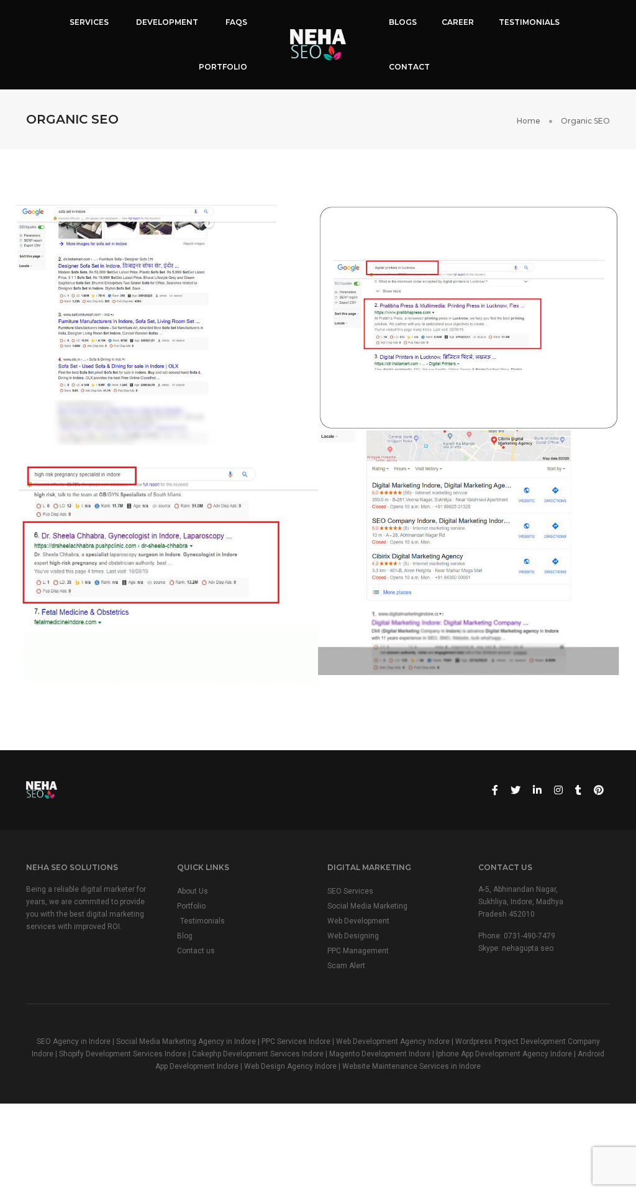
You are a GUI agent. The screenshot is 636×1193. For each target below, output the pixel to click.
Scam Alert (346, 965)
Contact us (196, 950)
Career (458, 22)
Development (167, 22)
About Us (192, 891)
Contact (409, 66)
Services (89, 22)
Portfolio (223, 66)
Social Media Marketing (367, 906)
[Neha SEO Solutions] (318, 44)
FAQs (236, 22)
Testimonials (529, 22)
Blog (185, 936)
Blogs (403, 22)
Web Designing (353, 936)
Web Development (358, 921)
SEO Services (350, 891)
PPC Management (358, 950)
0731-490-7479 (529, 936)
